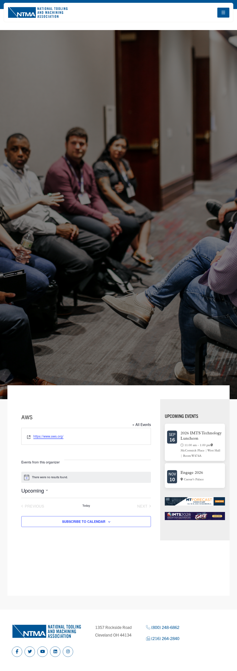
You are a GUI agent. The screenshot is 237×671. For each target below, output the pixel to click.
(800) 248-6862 (164, 627)
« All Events (141, 424)
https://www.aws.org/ (48, 436)
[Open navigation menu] (223, 13)
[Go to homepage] (38, 12)
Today (86, 505)
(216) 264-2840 (164, 638)
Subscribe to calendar (83, 521)
